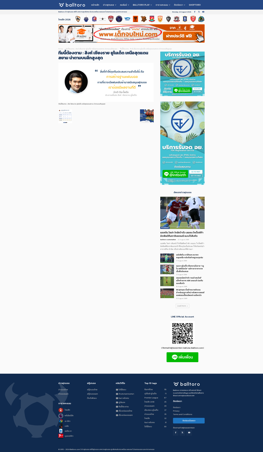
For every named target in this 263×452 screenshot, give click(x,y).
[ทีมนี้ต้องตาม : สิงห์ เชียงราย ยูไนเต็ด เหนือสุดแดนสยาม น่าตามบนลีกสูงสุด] (106, 101)
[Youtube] (203, 12)
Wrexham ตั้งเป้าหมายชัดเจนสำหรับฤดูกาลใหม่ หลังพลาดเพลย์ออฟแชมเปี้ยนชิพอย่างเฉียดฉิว (190, 292)
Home (60, 49)
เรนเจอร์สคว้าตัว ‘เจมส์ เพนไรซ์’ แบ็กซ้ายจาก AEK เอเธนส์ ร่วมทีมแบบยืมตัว (189, 280)
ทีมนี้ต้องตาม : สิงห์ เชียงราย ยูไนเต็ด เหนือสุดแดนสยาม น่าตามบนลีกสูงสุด (91, 49)
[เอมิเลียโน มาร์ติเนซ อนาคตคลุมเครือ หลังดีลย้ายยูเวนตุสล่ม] (167, 258)
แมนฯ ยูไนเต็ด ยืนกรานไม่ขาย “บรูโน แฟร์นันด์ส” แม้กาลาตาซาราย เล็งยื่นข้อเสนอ (190, 268)
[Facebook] (194, 12)
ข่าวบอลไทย (63, 389)
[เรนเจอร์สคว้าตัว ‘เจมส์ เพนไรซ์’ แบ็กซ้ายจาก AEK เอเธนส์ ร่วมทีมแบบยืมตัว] (167, 281)
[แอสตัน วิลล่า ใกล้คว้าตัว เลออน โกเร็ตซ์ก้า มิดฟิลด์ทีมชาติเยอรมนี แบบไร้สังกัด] (182, 213)
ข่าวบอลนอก (165, 228)
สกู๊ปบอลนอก (92, 393)
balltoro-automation (168, 239)
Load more (181, 306)
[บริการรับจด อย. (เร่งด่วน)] (182, 95)
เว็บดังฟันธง (92, 398)
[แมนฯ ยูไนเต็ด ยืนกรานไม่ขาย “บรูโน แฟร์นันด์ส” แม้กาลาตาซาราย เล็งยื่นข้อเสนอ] (167, 269)
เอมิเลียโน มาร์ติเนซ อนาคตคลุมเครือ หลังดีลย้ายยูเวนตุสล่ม (189, 256)
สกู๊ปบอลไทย (92, 389)
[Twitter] (199, 12)
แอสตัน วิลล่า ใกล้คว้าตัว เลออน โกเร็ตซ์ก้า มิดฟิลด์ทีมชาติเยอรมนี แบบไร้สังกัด (181, 234)
